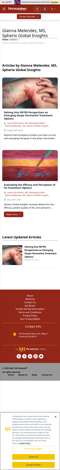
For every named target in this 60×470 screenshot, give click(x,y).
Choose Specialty (27, 16)
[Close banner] (56, 4)
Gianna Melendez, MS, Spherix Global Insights (27, 125)
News (34, 374)
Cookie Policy (25, 443)
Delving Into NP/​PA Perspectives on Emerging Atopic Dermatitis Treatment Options (41, 251)
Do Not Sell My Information (30, 308)
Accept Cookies (33, 464)
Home (5, 39)
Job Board (30, 305)
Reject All (33, 457)
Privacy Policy (30, 315)
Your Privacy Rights (30, 318)
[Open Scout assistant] (45, 9)
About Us (22, 374)
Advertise (30, 299)
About (30, 295)
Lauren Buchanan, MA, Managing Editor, (26, 123)
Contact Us (30, 302)
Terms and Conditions (30, 312)
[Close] (55, 417)
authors (13, 39)
